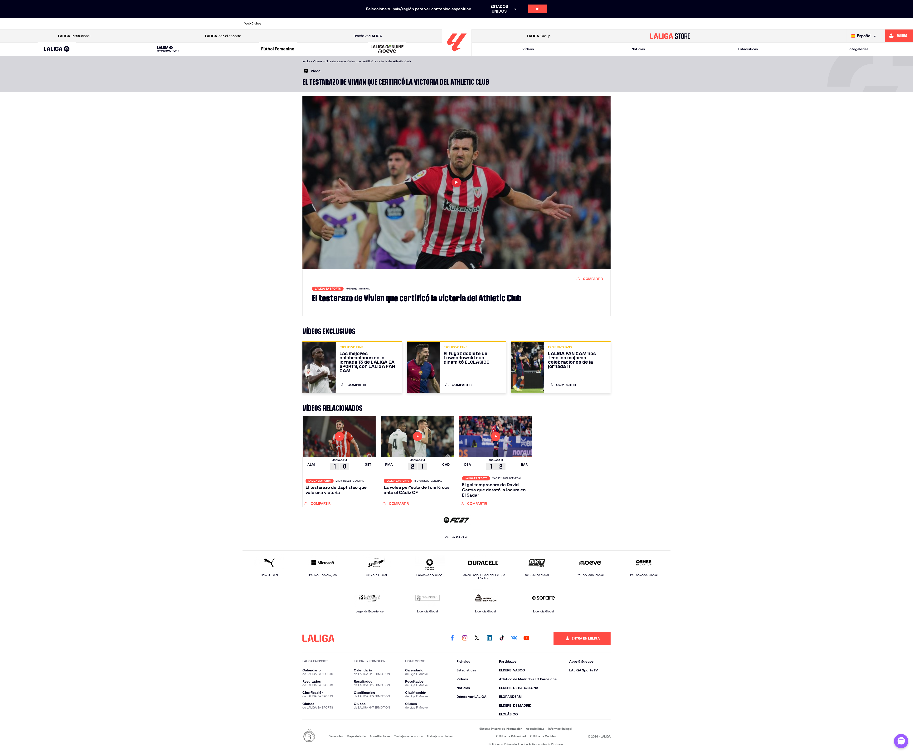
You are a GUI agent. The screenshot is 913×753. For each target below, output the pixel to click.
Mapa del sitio (356, 736)
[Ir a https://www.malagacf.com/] (461, 23)
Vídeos (528, 49)
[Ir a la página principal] (456, 54)
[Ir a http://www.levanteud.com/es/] (440, 23)
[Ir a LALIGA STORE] (670, 35)
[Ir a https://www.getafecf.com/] (420, 23)
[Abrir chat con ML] (901, 741)
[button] (57, 49)
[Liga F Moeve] (277, 49)
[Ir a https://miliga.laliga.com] (899, 35)
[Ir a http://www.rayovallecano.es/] (501, 23)
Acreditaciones (380, 736)
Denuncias (336, 736)
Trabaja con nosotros (408, 736)
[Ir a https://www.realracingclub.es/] (481, 23)
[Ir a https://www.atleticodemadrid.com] (298, 23)
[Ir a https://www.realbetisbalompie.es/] (563, 23)
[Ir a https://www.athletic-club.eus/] (278, 23)
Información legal (560, 728)
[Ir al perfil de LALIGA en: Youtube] (526, 638)
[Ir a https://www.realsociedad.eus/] (603, 23)
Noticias (638, 49)
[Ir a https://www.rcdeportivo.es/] (522, 23)
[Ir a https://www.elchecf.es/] (379, 23)
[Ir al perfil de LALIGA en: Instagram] (464, 638)
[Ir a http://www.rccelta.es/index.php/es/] (339, 23)
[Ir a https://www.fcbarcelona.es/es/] (400, 23)
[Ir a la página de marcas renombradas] (309, 736)
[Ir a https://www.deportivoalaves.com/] (359, 23)
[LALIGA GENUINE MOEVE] (387, 49)
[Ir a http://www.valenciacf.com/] (644, 23)
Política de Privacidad (511, 736)
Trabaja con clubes (440, 736)
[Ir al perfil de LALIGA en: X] (477, 638)
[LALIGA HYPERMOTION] (168, 49)
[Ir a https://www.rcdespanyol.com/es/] (542, 23)
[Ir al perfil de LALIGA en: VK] (514, 638)
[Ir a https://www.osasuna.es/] (318, 23)
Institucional (74, 36)
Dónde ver (368, 36)
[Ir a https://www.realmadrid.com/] (583, 23)
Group (538, 36)
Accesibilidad (535, 728)
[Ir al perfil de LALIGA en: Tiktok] (501, 638)
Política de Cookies (543, 736)
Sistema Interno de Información (500, 728)
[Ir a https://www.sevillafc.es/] (624, 23)
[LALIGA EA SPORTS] (57, 49)
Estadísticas (748, 49)
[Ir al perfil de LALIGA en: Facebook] (452, 638)
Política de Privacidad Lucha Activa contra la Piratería (526, 744)
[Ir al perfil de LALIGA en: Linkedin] (489, 638)
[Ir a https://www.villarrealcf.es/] (665, 23)
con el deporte (223, 36)
